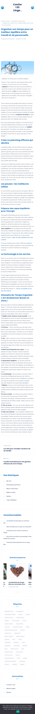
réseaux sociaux (14, 648)
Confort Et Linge (17, 7)
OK (18, 711)
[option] (17, 575)
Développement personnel (8, 39)
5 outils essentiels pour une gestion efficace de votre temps (17, 463)
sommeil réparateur (9, 658)
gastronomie (17, 633)
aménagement (19, 611)
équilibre (22, 664)
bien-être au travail (9, 617)
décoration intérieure (18, 627)
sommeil (18, 655)
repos (6, 648)
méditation (16, 642)
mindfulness (8, 642)
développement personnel (11, 630)
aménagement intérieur (10, 614)
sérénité (25, 658)
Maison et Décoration (12, 488)
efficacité (22, 630)
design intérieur (19, 623)
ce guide (23, 409)
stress (18, 658)
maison (20, 639)
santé (22, 648)
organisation (8, 645)
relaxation (25, 645)
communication (15, 620)
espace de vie (8, 633)
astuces (20, 614)
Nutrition (8, 496)
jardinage (7, 639)
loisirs (13, 639)
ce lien (24, 430)
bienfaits (7, 620)
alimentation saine (9, 611)
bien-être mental (20, 617)
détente (27, 627)
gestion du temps (20, 636)
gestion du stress (9, 636)
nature (23, 642)
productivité (16, 645)
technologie (22, 661)
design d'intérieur (9, 623)
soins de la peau (8, 655)
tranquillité (14, 664)
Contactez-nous (10, 684)
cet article (25, 383)
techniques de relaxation (10, 661)
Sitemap (8, 692)
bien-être (28, 614)
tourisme (7, 664)
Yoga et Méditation (11, 500)
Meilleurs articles (10, 492)
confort (24, 620)
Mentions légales (10, 688)
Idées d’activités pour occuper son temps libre (18, 526)
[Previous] (16, 592)
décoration (7, 627)
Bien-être (8, 481)
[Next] (19, 592)
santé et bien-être (9, 652)
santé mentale (19, 652)
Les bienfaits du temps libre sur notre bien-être (17, 583)
